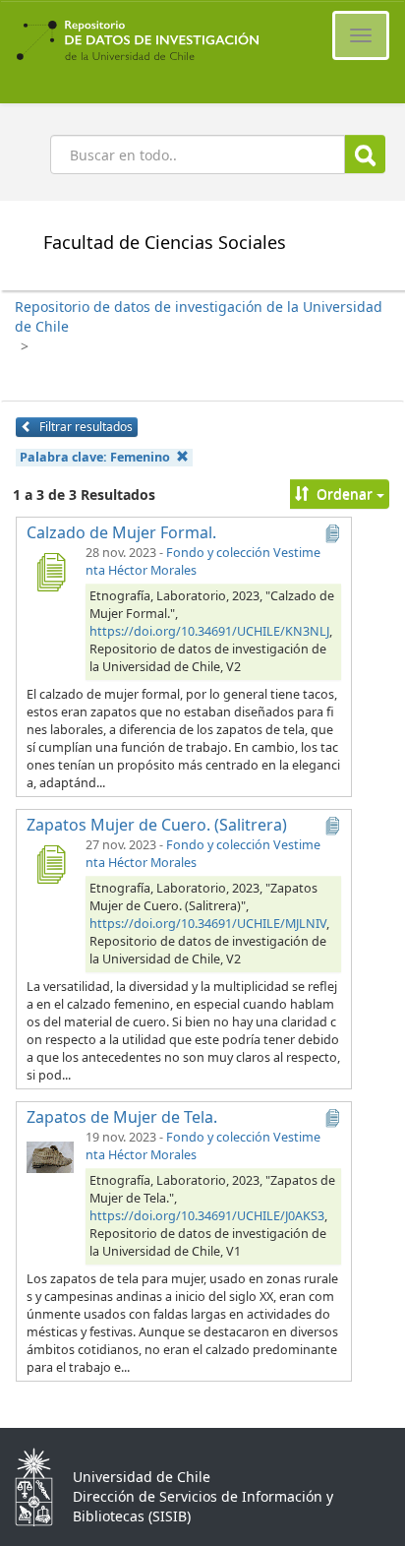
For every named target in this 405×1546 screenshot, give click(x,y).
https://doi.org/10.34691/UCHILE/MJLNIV (207, 923)
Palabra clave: (95, 457)
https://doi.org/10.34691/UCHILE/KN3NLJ (209, 631)
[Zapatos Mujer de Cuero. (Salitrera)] (50, 864)
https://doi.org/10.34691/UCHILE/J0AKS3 (206, 1215)
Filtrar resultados (84, 426)
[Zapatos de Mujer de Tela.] (50, 1156)
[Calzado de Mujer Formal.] (50, 571)
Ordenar (344, 493)
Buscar (365, 154)
